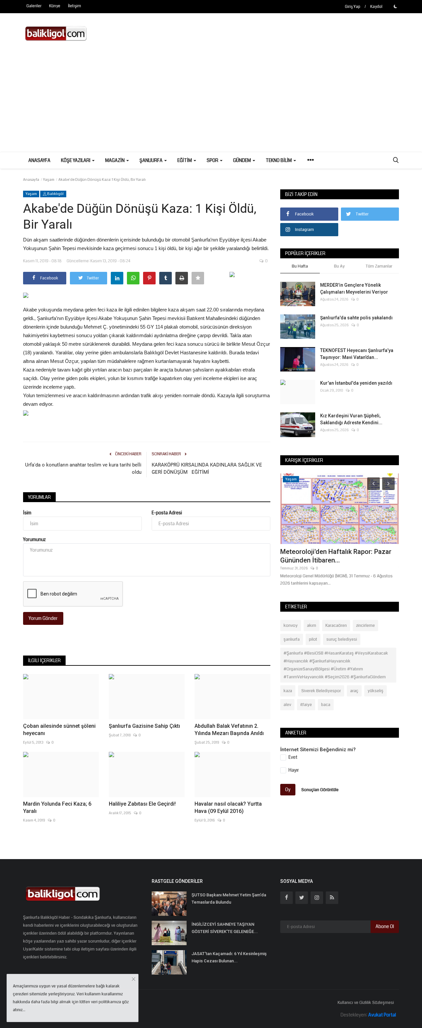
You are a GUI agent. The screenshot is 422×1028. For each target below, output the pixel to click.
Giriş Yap (352, 7)
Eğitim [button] (185, 160)
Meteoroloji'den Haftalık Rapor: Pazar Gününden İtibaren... (335, 556)
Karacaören (336, 625)
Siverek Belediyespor (321, 691)
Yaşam (48, 179)
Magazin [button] (115, 160)
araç (354, 691)
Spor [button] (213, 160)
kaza (288, 691)
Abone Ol (385, 926)
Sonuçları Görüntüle (320, 789)
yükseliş (375, 691)
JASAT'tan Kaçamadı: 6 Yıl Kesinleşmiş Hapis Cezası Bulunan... (229, 957)
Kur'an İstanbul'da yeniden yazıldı (356, 383)
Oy (287, 789)
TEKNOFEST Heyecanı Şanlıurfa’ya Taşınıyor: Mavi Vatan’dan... (356, 354)
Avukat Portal (382, 1015)
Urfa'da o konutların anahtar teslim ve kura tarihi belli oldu (83, 468)
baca (325, 705)
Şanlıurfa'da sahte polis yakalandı (356, 317)
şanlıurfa (292, 639)
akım (311, 625)
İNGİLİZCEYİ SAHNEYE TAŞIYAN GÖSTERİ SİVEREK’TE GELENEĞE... (225, 928)
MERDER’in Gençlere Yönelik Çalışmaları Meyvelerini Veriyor (354, 288)
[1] (395, 6)
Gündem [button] (242, 160)
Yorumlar (39, 497)
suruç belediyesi (341, 639)
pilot (313, 639)
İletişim (74, 6)
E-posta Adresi (167, 512)
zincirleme (365, 625)
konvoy (291, 625)
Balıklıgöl (55, 193)
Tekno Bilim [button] (279, 160)
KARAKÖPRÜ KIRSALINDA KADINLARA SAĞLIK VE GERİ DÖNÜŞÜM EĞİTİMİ (207, 468)
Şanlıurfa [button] (151, 160)
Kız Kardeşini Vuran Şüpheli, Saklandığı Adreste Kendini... (351, 419)
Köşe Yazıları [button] (76, 160)
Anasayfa (39, 160)
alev (287, 705)
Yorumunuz (34, 539)
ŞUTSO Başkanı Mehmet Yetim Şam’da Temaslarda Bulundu (229, 898)
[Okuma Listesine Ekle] (198, 278)
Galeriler (34, 6)
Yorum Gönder (43, 618)
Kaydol (376, 7)
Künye (54, 6)
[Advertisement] (211, 102)
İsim (27, 512)
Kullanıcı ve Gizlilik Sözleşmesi (366, 1003)
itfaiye (306, 705)
